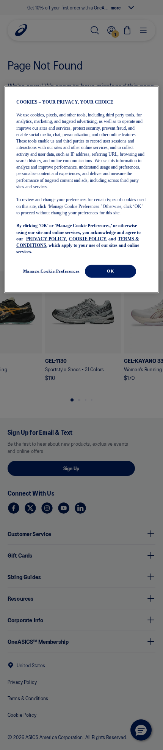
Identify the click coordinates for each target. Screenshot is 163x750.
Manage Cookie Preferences (51, 270)
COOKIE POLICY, (88, 238)
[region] (81, 189)
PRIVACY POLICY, (46, 238)
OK (110, 270)
